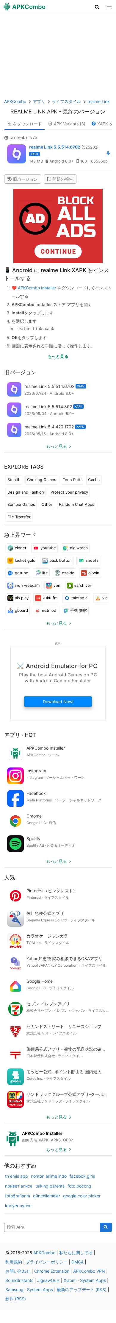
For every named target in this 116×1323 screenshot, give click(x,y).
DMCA (77, 1261)
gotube (21, 572)
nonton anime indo (49, 1176)
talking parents (50, 1185)
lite (45, 572)
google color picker (82, 1195)
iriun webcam (27, 585)
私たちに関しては (76, 1252)
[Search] (106, 1227)
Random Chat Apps (76, 504)
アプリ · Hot (20, 735)
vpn (57, 585)
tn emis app (16, 1176)
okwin (93, 572)
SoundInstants (19, 1280)
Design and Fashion (25, 492)
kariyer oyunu (18, 1205)
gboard (21, 610)
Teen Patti (72, 479)
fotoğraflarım (17, 1195)
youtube (48, 547)
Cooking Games (41, 479)
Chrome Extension (51, 1271)
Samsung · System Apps (29, 1289)
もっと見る (58, 356)
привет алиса (18, 1185)
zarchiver (82, 585)
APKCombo (15, 101)
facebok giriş (82, 1176)
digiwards (79, 547)
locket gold (25, 560)
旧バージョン (25, 179)
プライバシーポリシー (47, 1261)
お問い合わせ (17, 1271)
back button (60, 560)
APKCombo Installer (37, 287)
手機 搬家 (78, 610)
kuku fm (50, 597)
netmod (49, 610)
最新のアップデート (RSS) (81, 1289)
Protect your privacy (69, 492)
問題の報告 (62, 179)
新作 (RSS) (15, 1298)
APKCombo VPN (89, 1271)
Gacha (94, 479)
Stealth (14, 479)
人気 (9, 877)
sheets (92, 560)
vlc (104, 597)
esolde (68, 572)
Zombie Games (21, 504)
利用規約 (13, 1261)
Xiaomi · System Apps (85, 1280)
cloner (20, 547)
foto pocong (79, 1185)
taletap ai (79, 597)
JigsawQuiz (48, 1280)
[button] (97, 7)
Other (47, 504)
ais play (22, 597)
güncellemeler (46, 1195)
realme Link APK (33, 111)
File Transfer (19, 516)
